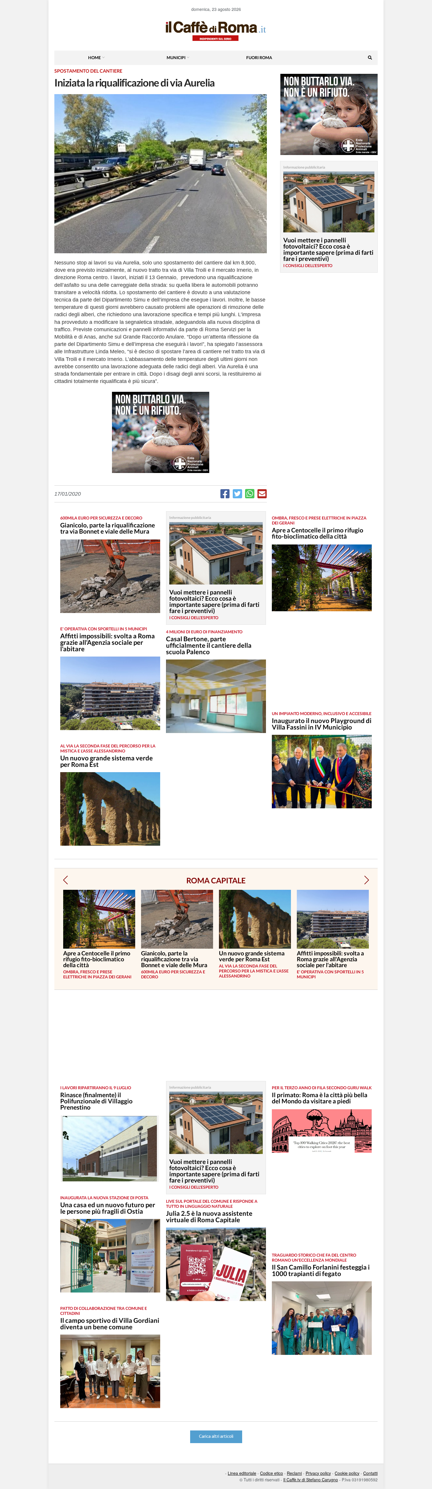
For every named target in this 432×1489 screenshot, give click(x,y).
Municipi (176, 57)
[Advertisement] (322, 665)
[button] (65, 880)
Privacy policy (318, 1473)
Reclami (294, 1473)
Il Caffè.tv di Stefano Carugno (310, 1480)
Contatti (370, 1473)
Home (94, 57)
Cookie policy (347, 1473)
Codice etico (271, 1473)
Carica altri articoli (216, 1436)
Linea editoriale (242, 1473)
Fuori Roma (259, 57)
